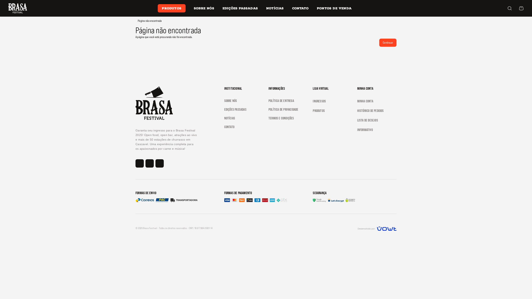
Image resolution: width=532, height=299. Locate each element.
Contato (300, 8)
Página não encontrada (150, 20)
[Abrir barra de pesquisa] (509, 8)
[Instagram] (361, 8)
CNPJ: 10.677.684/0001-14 (200, 228)
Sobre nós (204, 8)
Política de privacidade (283, 109)
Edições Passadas (240, 8)
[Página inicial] (17, 8)
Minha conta (365, 101)
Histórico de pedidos (370, 111)
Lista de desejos (367, 120)
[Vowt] (377, 228)
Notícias (275, 8)
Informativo (365, 130)
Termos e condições (281, 118)
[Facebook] (373, 8)
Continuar (388, 42)
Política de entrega (281, 101)
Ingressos (319, 101)
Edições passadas (235, 109)
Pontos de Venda (334, 8)
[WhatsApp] (367, 8)
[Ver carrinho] (521, 8)
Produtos (171, 8)
